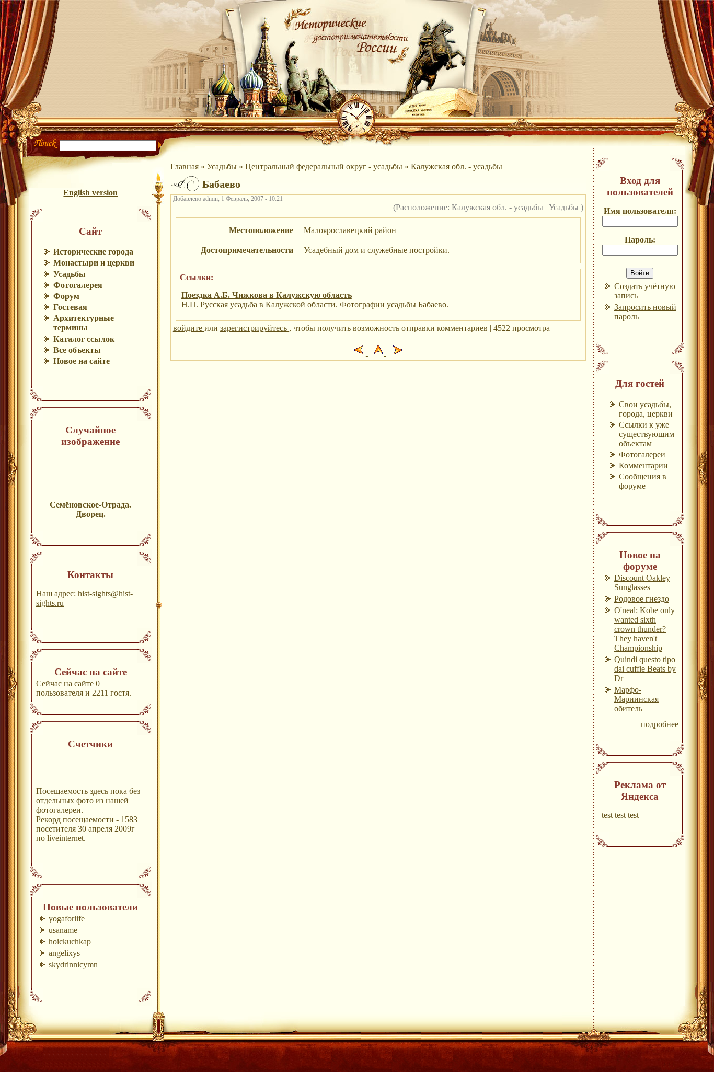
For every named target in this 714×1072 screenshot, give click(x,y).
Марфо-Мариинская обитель (636, 699)
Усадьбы (223, 166)
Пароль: (640, 239)
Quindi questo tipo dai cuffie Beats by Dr (645, 669)
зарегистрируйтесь (254, 328)
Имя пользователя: (640, 210)
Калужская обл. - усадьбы (456, 166)
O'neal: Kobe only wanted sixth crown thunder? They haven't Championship (644, 629)
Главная (185, 166)
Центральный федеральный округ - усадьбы (325, 166)
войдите (188, 328)
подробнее (659, 724)
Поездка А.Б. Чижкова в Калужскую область (266, 295)
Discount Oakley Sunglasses (642, 582)
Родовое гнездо (641, 598)
